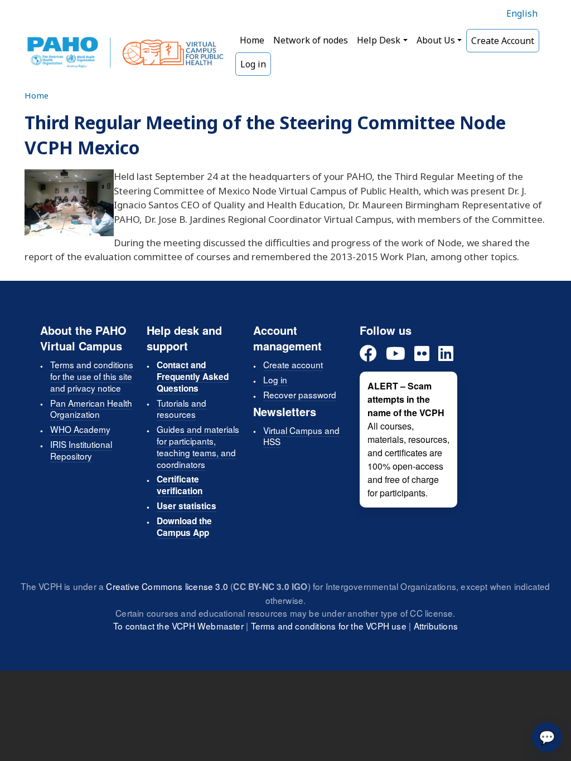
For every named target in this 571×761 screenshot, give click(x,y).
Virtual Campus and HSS (301, 436)
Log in (253, 64)
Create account (293, 364)
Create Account (502, 41)
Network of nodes (310, 40)
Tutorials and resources (181, 409)
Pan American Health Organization (91, 409)
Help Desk (378, 40)
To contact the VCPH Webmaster (178, 625)
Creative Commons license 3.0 (167, 586)
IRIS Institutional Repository (81, 450)
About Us (436, 40)
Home (252, 40)
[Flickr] (421, 354)
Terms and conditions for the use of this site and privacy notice (91, 376)
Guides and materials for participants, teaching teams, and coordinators (198, 446)
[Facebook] (368, 354)
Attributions (436, 625)
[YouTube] (395, 354)
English (522, 13)
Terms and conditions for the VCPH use (329, 625)
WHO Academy (80, 429)
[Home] (125, 52)
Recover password (299, 394)
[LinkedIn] (445, 354)
